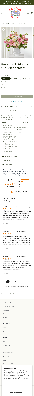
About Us (6, 317)
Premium (25, 78)
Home (2, 23)
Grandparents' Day (8, 306)
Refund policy (7, 360)
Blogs (5, 331)
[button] (24, 13)
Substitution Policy (8, 364)
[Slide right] (20, 61)
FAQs (4, 341)
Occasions (6, 310)
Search (5, 327)
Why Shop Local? (8, 349)
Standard (6, 78)
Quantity (4, 82)
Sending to (7, 88)
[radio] (24, 179)
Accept (16, 384)
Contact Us (6, 345)
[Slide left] (13, 61)
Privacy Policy (16, 380)
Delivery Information (9, 352)
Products (6, 314)
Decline (16, 388)
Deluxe (15, 78)
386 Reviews (11, 186)
